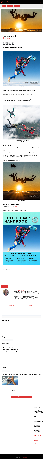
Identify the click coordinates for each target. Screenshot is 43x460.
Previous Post (11, 305)
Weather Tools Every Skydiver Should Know (10, 349)
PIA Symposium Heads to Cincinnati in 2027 (10, 352)
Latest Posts (11, 286)
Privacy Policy (36, 443)
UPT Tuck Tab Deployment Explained (8, 346)
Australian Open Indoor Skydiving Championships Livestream (13, 351)
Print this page (7, 38)
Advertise (36, 440)
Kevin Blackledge (23, 457)
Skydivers (3, 6)
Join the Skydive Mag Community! (21, 396)
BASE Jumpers (9, 6)
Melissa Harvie (20, 290)
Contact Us (36, 438)
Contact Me (19, 286)
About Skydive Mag (37, 435)
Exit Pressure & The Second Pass (8, 347)
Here (16, 206)
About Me (4, 286)
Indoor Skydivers (16, 6)
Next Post (31, 305)
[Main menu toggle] (41, 2)
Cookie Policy (36, 445)
